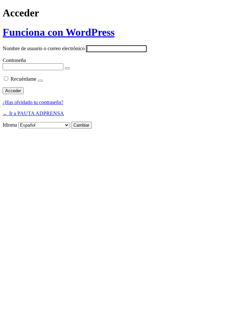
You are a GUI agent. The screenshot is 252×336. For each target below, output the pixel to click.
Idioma (10, 125)
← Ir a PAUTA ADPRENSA (33, 113)
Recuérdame (23, 79)
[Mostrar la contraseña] (67, 68)
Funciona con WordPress (59, 32)
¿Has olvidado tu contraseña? (33, 102)
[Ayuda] (40, 81)
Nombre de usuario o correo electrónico (44, 48)
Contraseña (14, 60)
